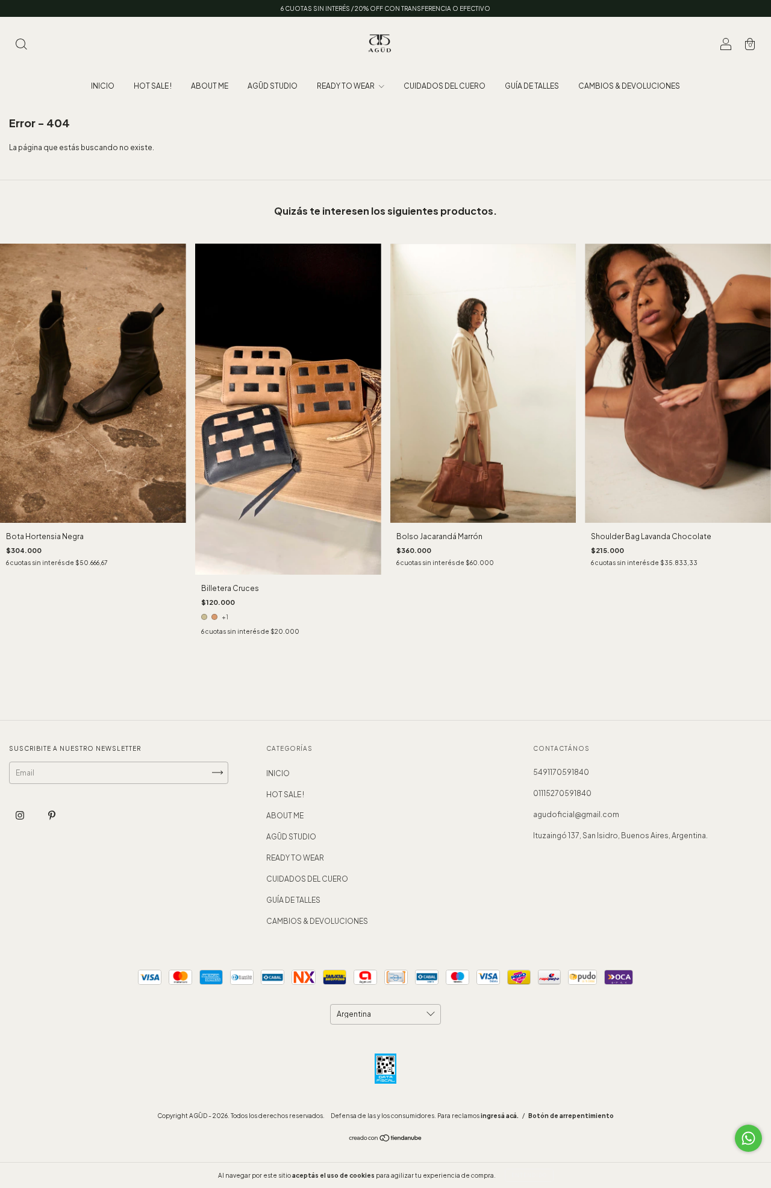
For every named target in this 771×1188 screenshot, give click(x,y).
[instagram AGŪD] (20, 815)
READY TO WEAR (346, 85)
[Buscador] (21, 45)
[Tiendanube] (385, 1139)
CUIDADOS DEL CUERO (444, 85)
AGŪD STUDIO (273, 85)
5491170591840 (561, 772)
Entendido (529, 1175)
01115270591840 (562, 793)
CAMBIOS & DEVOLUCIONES (629, 85)
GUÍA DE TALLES (532, 85)
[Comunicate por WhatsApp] (748, 1138)
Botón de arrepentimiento (571, 1115)
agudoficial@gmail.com (576, 814)
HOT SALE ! (153, 85)
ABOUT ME (209, 85)
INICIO (102, 85)
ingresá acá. (500, 1115)
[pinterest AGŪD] (52, 815)
